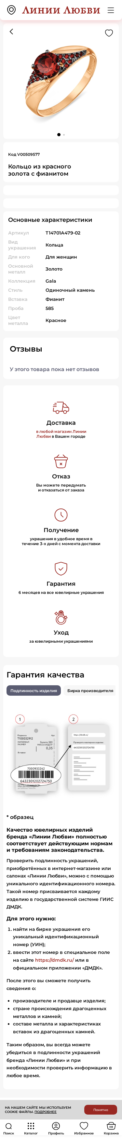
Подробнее (45, 1112)
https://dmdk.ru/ (54, 960)
